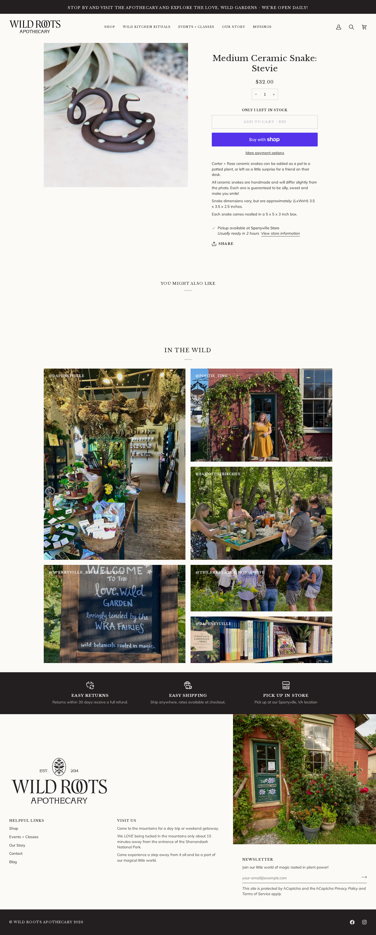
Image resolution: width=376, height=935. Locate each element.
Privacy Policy (346, 888)
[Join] (362, 877)
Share (226, 244)
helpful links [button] (26, 820)
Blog (13, 861)
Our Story (17, 845)
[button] (110, 27)
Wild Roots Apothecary (43, 922)
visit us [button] (126, 820)
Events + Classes (23, 836)
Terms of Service (256, 893)
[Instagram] (364, 922)
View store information (280, 233)
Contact (16, 853)
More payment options (265, 152)
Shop (13, 828)
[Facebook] (352, 922)
